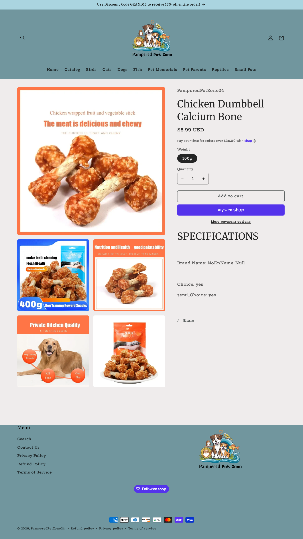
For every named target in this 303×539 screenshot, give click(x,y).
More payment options (231, 221)
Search (24, 439)
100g (187, 158)
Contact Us (28, 447)
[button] (22, 38)
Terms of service (142, 528)
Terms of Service (34, 472)
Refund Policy (31, 464)
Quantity (185, 169)
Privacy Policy (31, 456)
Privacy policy (111, 528)
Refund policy (82, 528)
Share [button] (188, 320)
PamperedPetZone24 (48, 528)
